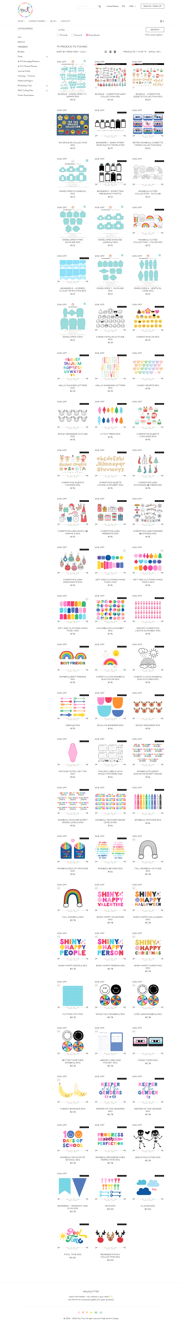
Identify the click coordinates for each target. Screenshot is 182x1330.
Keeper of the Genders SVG (110, 1110)
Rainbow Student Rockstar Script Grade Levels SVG (148, 774)
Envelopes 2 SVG (73, 336)
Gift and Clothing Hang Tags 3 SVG (110, 581)
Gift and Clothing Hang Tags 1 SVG (73, 629)
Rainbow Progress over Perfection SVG (110, 1158)
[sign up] (97, 1312)
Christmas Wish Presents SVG (110, 532)
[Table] (115, 51)
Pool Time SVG (72, 1254)
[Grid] (106, 51)
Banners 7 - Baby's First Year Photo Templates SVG (110, 145)
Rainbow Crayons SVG (148, 819)
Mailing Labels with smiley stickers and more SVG (110, 774)
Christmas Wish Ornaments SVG (72, 581)
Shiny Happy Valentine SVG (110, 918)
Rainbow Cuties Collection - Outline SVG (148, 194)
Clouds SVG (148, 1205)
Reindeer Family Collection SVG (110, 1255)
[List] (110, 51)
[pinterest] (88, 1312)
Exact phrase (94, 34)
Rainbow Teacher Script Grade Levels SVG (73, 821)
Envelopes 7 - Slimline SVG (110, 289)
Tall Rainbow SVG (73, 917)
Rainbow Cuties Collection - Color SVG (148, 241)
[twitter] (92, 1312)
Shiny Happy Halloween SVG (148, 918)
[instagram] (80, 1312)
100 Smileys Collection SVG (73, 144)
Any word (78, 34)
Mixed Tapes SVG (148, 1060)
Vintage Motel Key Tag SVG (73, 772)
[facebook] (84, 1312)
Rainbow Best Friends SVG (73, 678)
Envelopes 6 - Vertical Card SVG (148, 289)
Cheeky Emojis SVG (148, 336)
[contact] (102, 1312)
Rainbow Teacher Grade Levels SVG (110, 821)
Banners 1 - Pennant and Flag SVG (73, 1207)
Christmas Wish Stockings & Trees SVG (148, 484)
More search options (154, 34)
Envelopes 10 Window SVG (73, 192)
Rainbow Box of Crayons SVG (73, 870)
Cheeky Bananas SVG (72, 1108)
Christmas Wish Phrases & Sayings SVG (148, 532)
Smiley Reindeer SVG (148, 725)
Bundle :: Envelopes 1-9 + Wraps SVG (73, 95)
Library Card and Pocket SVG (110, 1061)
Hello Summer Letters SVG (73, 386)
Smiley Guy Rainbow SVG (110, 1014)
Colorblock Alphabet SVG (110, 629)
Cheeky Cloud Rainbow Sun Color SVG (110, 678)
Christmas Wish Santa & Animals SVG (73, 532)
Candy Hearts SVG (148, 385)
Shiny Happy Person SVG (110, 965)
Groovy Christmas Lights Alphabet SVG (148, 629)
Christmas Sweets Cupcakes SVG (148, 435)
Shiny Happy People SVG (72, 965)
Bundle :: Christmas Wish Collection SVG (110, 95)
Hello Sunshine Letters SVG (110, 386)
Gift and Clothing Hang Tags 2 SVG (148, 581)
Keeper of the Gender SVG (148, 1110)
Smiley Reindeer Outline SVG (73, 435)
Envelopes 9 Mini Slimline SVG (73, 241)
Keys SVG (110, 1205)
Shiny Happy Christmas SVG (148, 967)
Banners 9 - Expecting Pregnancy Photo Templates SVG (110, 194)
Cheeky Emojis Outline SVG (110, 338)
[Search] (100, 6)
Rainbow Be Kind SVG (110, 868)
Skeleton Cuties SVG (148, 1157)
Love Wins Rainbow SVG (148, 1014)
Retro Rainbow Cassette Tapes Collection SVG (148, 144)
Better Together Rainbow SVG (73, 1061)
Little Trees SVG (110, 434)
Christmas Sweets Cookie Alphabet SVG (110, 484)
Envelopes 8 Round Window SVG (110, 241)
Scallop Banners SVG (110, 725)
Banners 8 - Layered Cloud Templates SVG (72, 289)
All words (63, 34)
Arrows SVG (73, 725)
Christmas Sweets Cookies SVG (73, 484)
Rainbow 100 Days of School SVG (72, 1158)
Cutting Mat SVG (73, 1014)
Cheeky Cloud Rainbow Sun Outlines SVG (148, 678)
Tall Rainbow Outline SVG (147, 870)
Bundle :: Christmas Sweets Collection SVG (148, 95)
